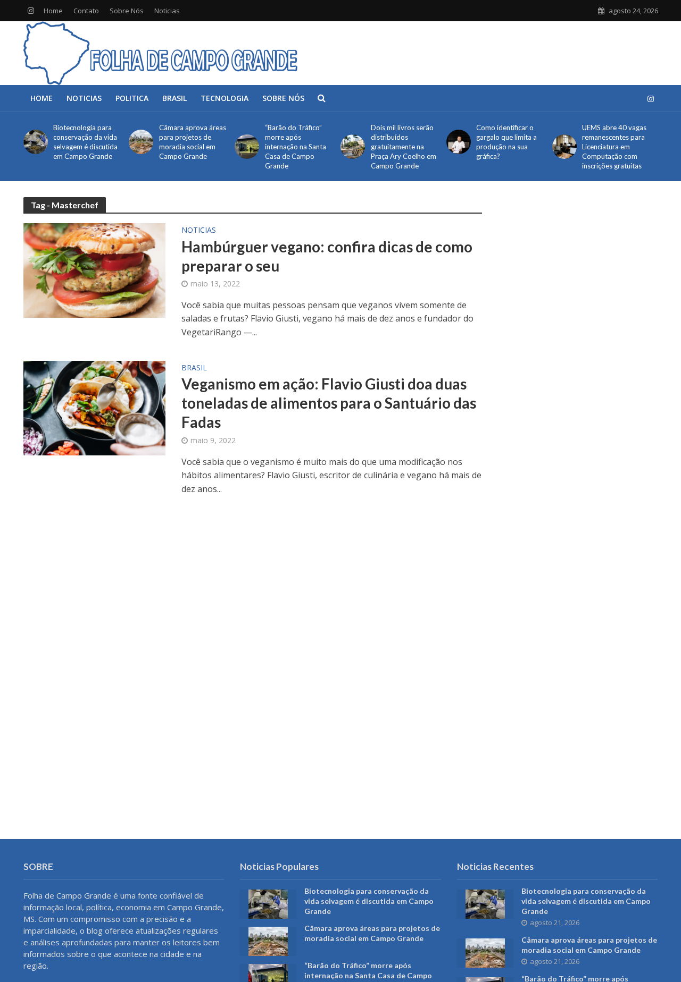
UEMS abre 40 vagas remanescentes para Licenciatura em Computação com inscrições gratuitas (614, 146)
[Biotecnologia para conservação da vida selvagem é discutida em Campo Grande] (33, 142)
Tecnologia (224, 98)
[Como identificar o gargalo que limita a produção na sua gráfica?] (456, 142)
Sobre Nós (127, 10)
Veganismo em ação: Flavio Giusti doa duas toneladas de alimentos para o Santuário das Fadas (328, 403)
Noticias (167, 10)
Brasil (174, 98)
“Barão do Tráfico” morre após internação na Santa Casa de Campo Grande (295, 146)
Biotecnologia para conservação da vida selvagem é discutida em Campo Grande (85, 141)
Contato (86, 10)
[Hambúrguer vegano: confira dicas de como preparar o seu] (94, 269)
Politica (131, 98)
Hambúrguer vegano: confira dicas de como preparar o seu (326, 256)
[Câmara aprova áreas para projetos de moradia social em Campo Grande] (139, 142)
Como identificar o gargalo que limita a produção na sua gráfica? (506, 141)
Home (53, 10)
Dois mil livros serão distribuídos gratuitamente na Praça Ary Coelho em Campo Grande (403, 146)
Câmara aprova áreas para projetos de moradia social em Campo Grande (192, 141)
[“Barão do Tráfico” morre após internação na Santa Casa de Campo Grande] (245, 146)
